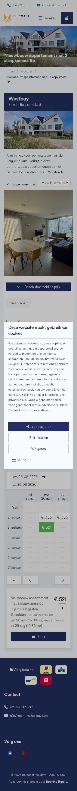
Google (33, 400)
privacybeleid (17, 400)
